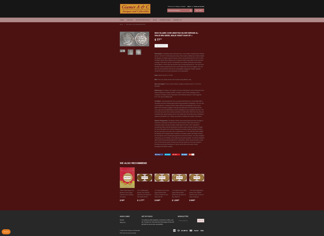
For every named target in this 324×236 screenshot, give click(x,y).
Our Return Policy (143, 20)
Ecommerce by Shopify (130, 233)
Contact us (177, 20)
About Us (122, 222)
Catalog (130, 20)
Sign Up (200, 220)
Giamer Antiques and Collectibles (132, 230)
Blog (155, 20)
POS (121, 233)
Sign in (189, 6)
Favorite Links (165, 20)
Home (122, 20)
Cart (200, 10)
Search (122, 220)
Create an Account (199, 6)
